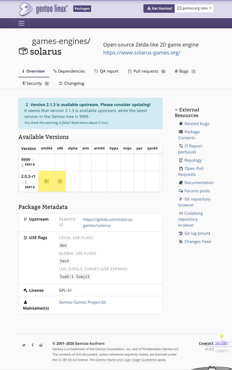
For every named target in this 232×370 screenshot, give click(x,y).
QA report (109, 71)
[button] (159, 8)
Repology (193, 160)
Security (36, 83)
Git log (190, 233)
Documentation (199, 182)
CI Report (193, 146)
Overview (35, 71)
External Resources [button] (187, 112)
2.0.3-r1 (28, 176)
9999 (25, 159)
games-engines (59, 41)
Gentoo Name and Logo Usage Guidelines (126, 360)
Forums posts (197, 190)
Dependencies (71, 71)
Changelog (73, 83)
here (104, 122)
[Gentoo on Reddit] (39, 345)
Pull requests (148, 71)
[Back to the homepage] (43, 9)
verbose (186, 152)
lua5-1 (67, 276)
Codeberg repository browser (190, 219)
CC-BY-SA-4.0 (67, 360)
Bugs (186, 71)
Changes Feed (197, 241)
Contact (206, 343)
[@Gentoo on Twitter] (22, 345)
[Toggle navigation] (21, 23)
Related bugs (196, 123)
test (64, 261)
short (204, 233)
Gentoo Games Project (80, 302)
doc (63, 245)
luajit (83, 276)
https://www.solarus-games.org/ (142, 52)
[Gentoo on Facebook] (31, 345)
